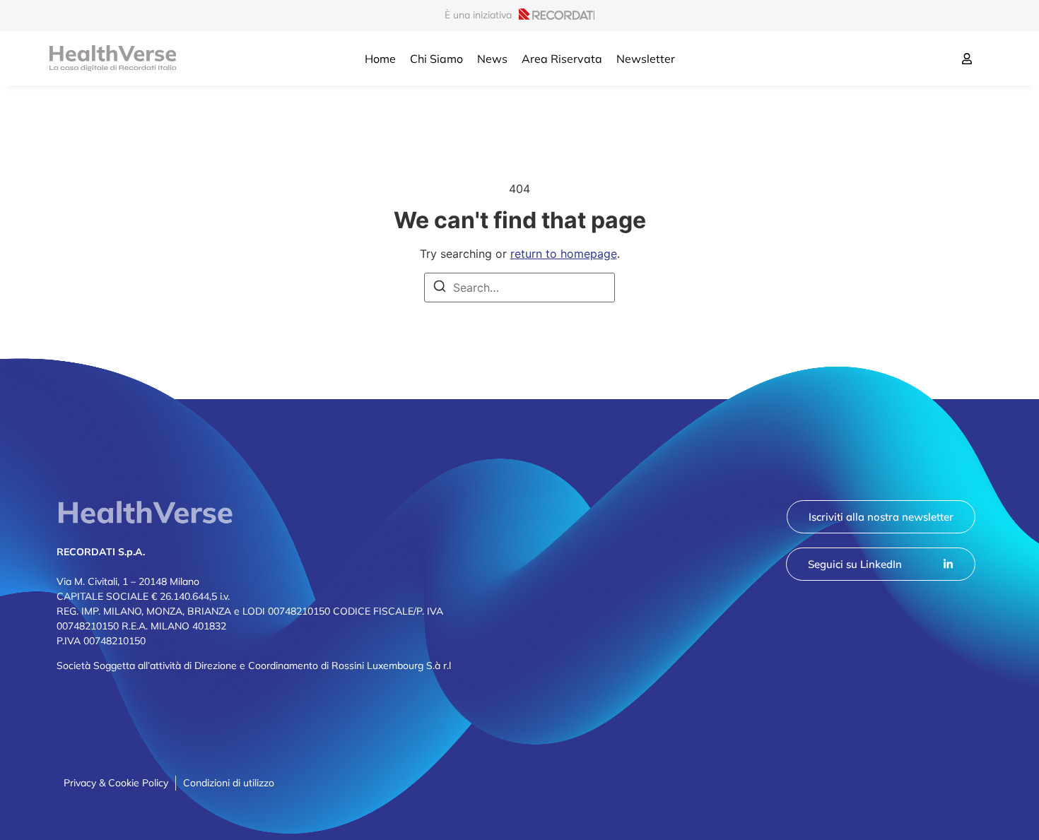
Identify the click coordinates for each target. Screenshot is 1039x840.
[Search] (439, 288)
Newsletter (645, 59)
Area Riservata (562, 59)
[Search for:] (519, 287)
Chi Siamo (436, 59)
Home (380, 59)
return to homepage (563, 254)
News (492, 59)
